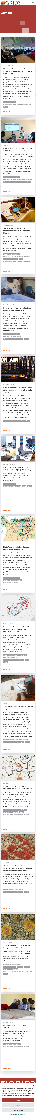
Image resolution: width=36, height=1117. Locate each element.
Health (5, 181)
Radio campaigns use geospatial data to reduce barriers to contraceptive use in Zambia (17, 390)
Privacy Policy (21, 1114)
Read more (7, 112)
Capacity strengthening (9, 102)
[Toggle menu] (33, 2)
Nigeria (23, 261)
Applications (24, 739)
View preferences (18, 1110)
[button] (33, 1085)
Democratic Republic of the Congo (12, 486)
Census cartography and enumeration (13, 889)
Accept (18, 1100)
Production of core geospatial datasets (13, 338)
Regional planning (26, 104)
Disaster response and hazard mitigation (13, 660)
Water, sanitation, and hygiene (16, 742)
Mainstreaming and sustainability (12, 104)
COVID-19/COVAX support (24, 179)
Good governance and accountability (13, 580)
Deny (18, 1105)
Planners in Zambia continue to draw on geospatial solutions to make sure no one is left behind (18, 71)
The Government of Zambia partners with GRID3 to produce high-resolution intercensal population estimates (17, 868)
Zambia (5, 106)
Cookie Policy (13, 1114)
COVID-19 (19, 256)
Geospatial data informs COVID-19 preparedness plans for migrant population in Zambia (16, 629)
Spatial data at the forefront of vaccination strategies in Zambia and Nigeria (16, 230)
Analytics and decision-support (11, 177)
